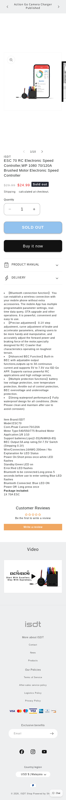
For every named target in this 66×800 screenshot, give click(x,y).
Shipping (10, 191)
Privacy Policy (33, 701)
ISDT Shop (26, 793)
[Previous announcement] (7, 6)
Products (33, 660)
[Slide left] (23, 151)
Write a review (33, 527)
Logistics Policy (32, 693)
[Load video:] (33, 576)
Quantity (9, 199)
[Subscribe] (51, 733)
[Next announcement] (58, 6)
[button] (33, 265)
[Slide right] (42, 151)
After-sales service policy (33, 685)
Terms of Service (33, 677)
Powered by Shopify (44, 793)
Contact (33, 645)
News (33, 652)
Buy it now (33, 246)
